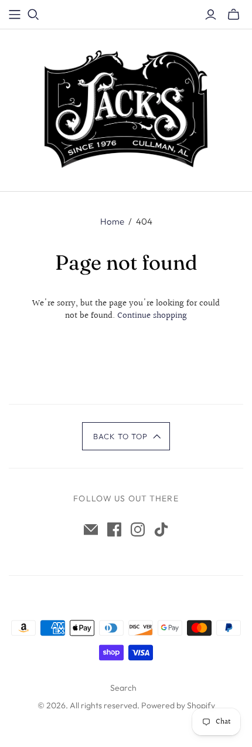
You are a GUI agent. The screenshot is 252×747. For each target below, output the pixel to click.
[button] (126, 436)
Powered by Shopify (178, 705)
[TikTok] (161, 529)
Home (112, 221)
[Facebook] (114, 529)
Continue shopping (152, 315)
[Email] (91, 529)
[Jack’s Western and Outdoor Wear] (126, 108)
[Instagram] (138, 529)
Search (123, 688)
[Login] (211, 14)
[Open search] (33, 15)
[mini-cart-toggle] (233, 14)
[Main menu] (15, 15)
